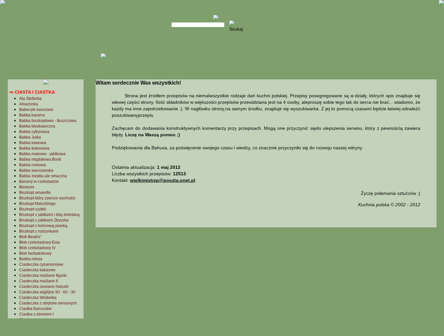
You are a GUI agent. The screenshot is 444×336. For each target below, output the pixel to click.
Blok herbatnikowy (35, 253)
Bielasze (26, 187)
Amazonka (28, 104)
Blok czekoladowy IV (37, 248)
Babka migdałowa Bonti (40, 159)
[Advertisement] (266, 280)
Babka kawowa (32, 143)
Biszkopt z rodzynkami (39, 231)
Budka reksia (30, 259)
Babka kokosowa (34, 148)
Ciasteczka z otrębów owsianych (48, 303)
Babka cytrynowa (34, 131)
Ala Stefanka (30, 98)
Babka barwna (32, 115)
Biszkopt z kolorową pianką (43, 225)
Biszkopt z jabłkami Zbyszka (44, 220)
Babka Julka (30, 137)
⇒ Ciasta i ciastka (32, 92)
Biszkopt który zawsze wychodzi (47, 198)
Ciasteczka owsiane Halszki (44, 286)
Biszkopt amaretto (35, 192)
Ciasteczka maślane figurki (43, 275)
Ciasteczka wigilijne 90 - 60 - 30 (47, 292)
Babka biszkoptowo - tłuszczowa (47, 120)
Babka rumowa (32, 165)
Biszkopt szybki (32, 209)
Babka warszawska (36, 170)
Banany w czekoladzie (39, 181)
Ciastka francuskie (35, 308)
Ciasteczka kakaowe (37, 270)
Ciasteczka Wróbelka (38, 297)
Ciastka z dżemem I (36, 314)
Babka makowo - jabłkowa (42, 154)
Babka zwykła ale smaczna (43, 176)
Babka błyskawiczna (37, 126)
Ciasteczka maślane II (38, 281)
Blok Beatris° (30, 237)
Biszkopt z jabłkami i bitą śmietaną (49, 214)
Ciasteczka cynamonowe (41, 264)
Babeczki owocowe (36, 109)
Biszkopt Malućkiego (37, 203)
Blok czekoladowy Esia (39, 242)
